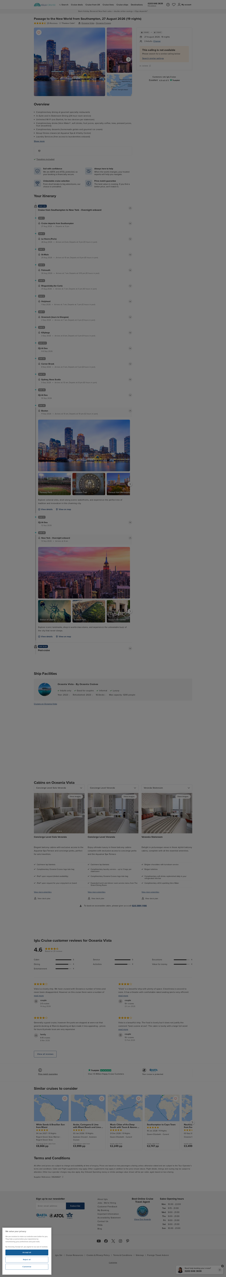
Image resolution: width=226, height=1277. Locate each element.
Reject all (27, 1260)
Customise (26, 1267)
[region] (27, 1251)
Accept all (27, 1252)
